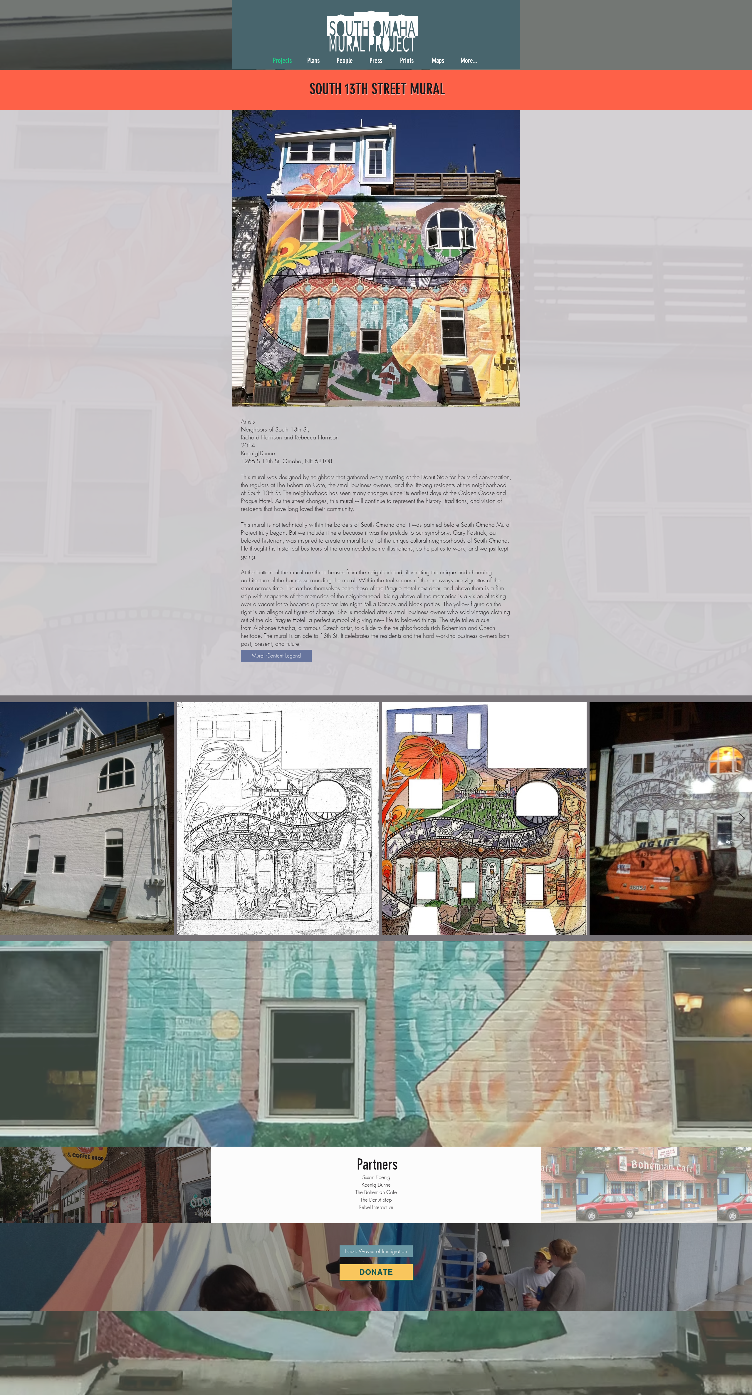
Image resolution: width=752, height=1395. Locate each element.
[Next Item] (741, 818)
